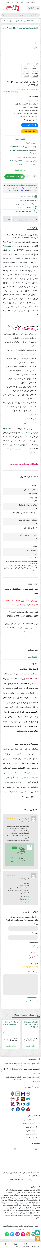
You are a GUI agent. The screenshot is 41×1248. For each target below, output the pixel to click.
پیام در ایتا (28, 131)
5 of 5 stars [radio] (23, 967)
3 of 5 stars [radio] (30, 967)
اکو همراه (29, 1130)
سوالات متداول (24, 2)
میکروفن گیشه (9, 20)
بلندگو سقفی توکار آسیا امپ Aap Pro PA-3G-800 (30, 1040)
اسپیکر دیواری (28, 1123)
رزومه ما (33, 2)
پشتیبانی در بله (28, 125)
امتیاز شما (34, 963)
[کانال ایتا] (37, 1238)
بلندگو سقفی (28, 1120)
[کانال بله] (37, 1232)
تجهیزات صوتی (29, 20)
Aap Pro (29, 143)
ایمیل (35, 933)
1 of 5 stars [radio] (36, 967)
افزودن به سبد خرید (12, 176)
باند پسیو (29, 1134)
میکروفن (19, 20)
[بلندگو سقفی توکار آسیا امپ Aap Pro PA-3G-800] (30, 1028)
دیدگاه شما (33, 972)
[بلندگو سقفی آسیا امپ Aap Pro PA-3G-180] (10, 1028)
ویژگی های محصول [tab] (19, 220)
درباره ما (8, 2)
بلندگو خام (29, 1138)
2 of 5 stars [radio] (33, 967)
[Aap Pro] (20, 139)
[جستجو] (3, 15)
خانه (37, 20)
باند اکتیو (29, 1127)
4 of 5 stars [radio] (27, 967)
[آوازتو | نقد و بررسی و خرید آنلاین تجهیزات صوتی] (10, 8)
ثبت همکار (15, 2)
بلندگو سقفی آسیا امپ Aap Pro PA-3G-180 (10, 1040)
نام (36, 924)
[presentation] (3, 1033)
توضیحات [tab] (32, 220)
